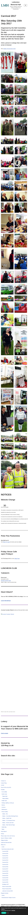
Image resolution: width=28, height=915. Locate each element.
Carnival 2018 (5, 871)
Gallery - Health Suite (6, 818)
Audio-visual (4, 794)
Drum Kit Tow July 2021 (6, 787)
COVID (2, 785)
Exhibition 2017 (5, 884)
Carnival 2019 (5, 873)
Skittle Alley (4, 827)
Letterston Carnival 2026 (7, 890)
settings (13, 910)
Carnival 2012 (5, 857)
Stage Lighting (5, 798)
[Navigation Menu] (25, 5)
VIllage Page (17, 558)
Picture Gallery (5, 811)
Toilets (3, 829)
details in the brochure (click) (9, 48)
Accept (4, 912)
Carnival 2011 (5, 855)
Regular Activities (5, 580)
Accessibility (4, 791)
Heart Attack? (4, 831)
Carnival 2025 (5, 882)
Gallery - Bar (5, 813)
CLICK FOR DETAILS (6, 600)
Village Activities (4, 840)
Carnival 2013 (5, 860)
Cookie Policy (4, 783)
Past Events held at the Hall (7, 849)
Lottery (3, 895)
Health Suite (4, 800)
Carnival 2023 (5, 877)
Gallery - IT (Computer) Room (8, 820)
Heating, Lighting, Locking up (8, 802)
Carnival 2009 (5, 851)
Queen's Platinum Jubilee (6, 838)
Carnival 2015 (5, 864)
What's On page (6, 541)
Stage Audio (4, 796)
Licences (3, 807)
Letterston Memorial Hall (6, 842)
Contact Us (3, 780)
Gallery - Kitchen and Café (7, 822)
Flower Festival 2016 (6, 888)
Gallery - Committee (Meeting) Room (10, 816)
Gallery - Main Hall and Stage (8, 824)
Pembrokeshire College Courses (8, 897)
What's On (3, 844)
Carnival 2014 (5, 862)
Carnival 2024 (5, 879)
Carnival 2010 (5, 853)
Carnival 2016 (5, 866)
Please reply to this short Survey (8, 835)
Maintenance (4, 809)
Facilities (3, 789)
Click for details (4, 733)
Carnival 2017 (5, 868)
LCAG (3, 846)
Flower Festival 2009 (6, 886)
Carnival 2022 (5, 875)
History (2, 833)
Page (10, 580)
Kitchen (3, 805)
